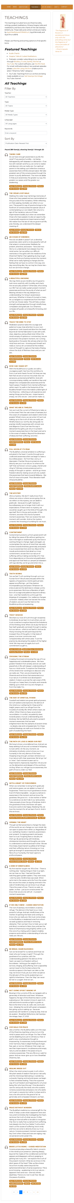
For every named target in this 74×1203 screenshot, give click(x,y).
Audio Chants (14, 53)
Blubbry (17, 61)
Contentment (15, 532)
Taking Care (14, 154)
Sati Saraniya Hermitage (33, 76)
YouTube (10, 64)
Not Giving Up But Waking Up (22, 990)
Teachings (34, 7)
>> (38, 1192)
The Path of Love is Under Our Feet (25, 742)
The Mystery (15, 493)
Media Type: (9, 111)
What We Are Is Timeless (20, 407)
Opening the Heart (17, 822)
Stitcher (36, 61)
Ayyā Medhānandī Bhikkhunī (18, 32)
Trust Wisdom (16, 615)
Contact (64, 7)
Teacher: (8, 93)
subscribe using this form (22, 68)
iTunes (23, 61)
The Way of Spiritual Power (22, 698)
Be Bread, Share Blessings (21, 949)
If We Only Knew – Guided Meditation (26, 905)
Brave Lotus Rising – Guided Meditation (27, 1147)
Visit (56, 7)
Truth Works (15, 574)
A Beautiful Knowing (19, 278)
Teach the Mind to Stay (20, 322)
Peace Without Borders (20, 1108)
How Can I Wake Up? (18, 366)
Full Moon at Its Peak (19, 449)
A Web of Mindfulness (19, 866)
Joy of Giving (46, 7)
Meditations (23, 7)
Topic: (7, 102)
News (15, 7)
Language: (9, 120)
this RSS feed (40, 64)
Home (9, 7)
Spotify (29, 61)
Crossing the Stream (19, 656)
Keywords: (9, 129)
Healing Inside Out (17, 1068)
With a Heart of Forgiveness (22, 783)
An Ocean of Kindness (19, 237)
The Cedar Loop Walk (19, 193)
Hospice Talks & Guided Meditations (23, 56)
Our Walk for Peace (18, 1027)
